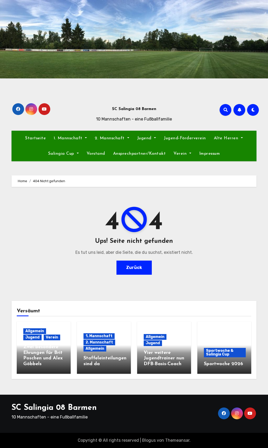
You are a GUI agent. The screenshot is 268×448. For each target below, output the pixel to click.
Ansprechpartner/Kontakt (139, 154)
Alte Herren (227, 138)
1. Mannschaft (69, 138)
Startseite (35, 138)
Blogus (149, 440)
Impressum (209, 154)
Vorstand (96, 154)
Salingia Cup (62, 154)
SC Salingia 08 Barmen (134, 109)
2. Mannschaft (110, 138)
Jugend (145, 138)
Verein (181, 154)
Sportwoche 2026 (223, 364)
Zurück (134, 267)
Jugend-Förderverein (185, 138)
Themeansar (177, 440)
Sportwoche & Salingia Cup (219, 352)
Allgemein (34, 331)
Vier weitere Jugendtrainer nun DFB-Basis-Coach (164, 358)
